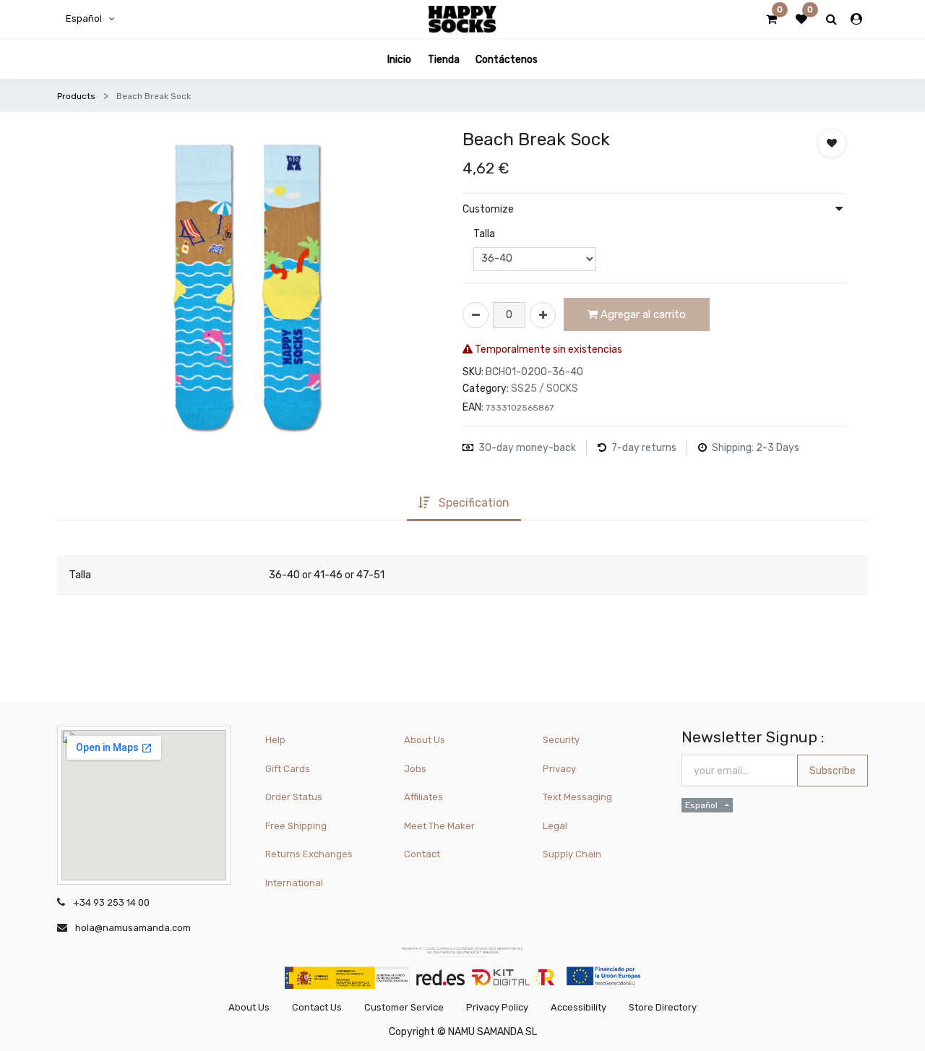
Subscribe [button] (832, 771)
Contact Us (317, 1007)
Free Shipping (296, 825)
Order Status (293, 797)
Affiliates (423, 797)
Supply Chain (572, 854)
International (294, 883)
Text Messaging (577, 797)
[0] (771, 19)
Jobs (415, 768)
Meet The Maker (439, 825)
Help (275, 739)
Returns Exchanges (309, 854)
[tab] (464, 504)
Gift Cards (287, 768)
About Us (424, 739)
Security (561, 739)
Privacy (559, 768)
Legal (555, 825)
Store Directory (663, 1007)
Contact (422, 854)
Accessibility (578, 1007)
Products (76, 96)
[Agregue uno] (543, 315)
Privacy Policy (497, 1007)
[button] (831, 143)
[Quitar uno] (475, 315)
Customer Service (404, 1007)
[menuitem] (399, 59)
